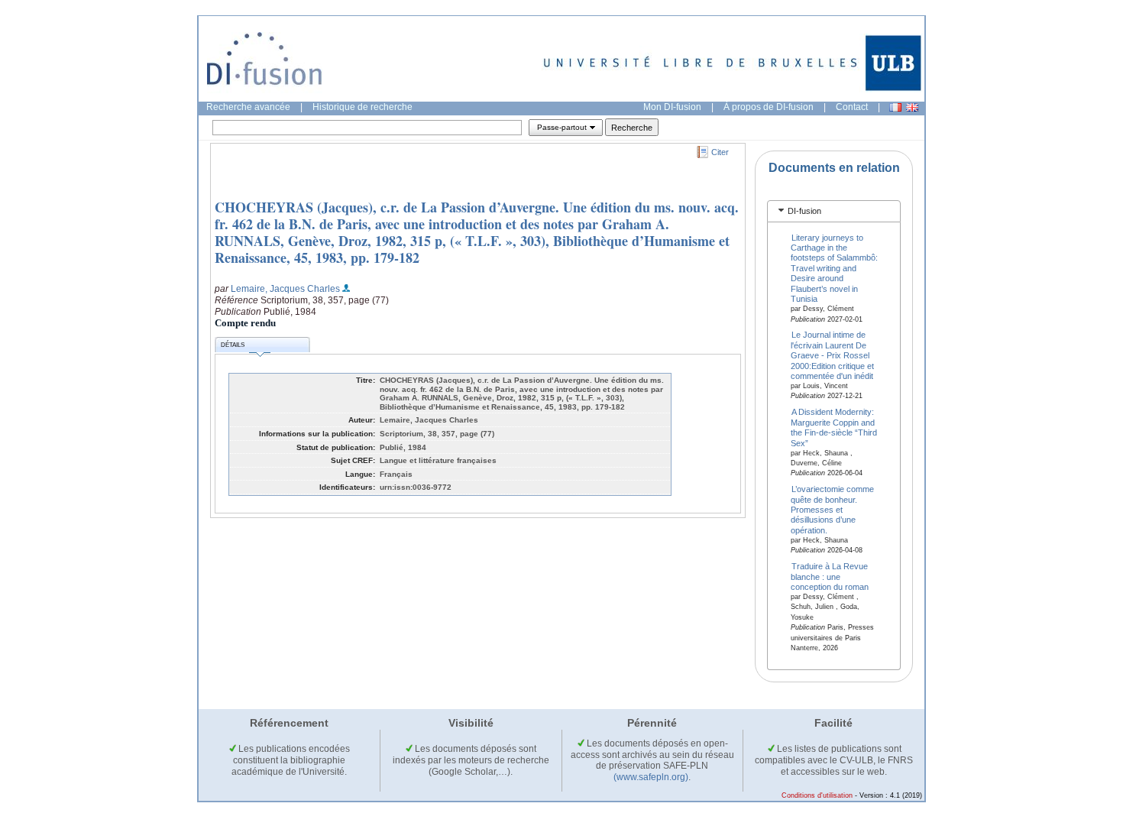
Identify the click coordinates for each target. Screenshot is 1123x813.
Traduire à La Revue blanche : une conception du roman (830, 576)
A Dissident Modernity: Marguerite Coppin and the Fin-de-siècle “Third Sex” (834, 427)
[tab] (834, 211)
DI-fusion (804, 210)
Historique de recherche (362, 107)
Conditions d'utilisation (817, 795)
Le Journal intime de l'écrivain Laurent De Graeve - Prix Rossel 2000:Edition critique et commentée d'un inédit (832, 355)
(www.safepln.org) (650, 777)
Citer (720, 152)
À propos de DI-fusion (768, 107)
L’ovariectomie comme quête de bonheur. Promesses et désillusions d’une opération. (833, 509)
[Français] (895, 107)
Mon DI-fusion (672, 107)
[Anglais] (912, 107)
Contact (852, 107)
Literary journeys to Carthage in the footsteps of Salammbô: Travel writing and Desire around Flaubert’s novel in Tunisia (834, 267)
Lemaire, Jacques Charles (285, 288)
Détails (232, 345)
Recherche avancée (248, 107)
